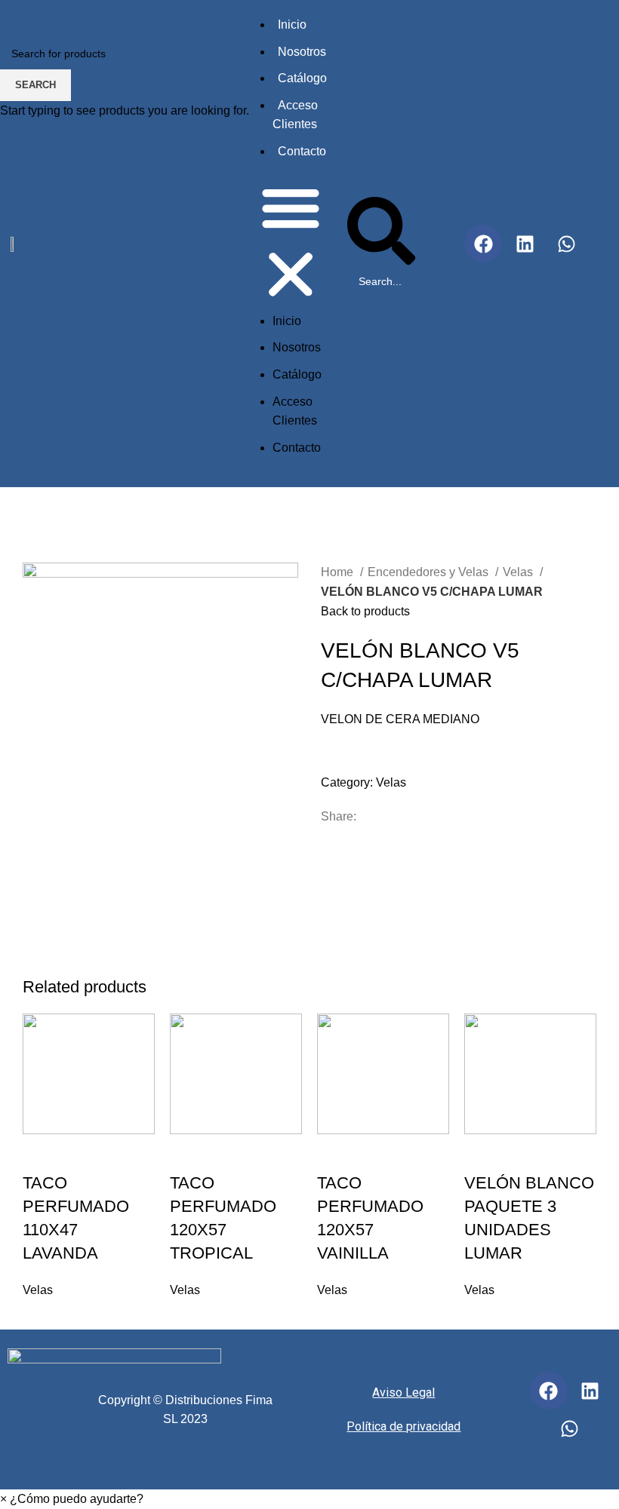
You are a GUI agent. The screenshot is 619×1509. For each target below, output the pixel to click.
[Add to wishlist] (123, 1153)
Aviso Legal (403, 1392)
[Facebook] (549, 1390)
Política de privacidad (403, 1426)
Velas (38, 1290)
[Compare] (82, 1153)
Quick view (41, 1153)
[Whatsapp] (569, 1428)
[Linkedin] (590, 1390)
